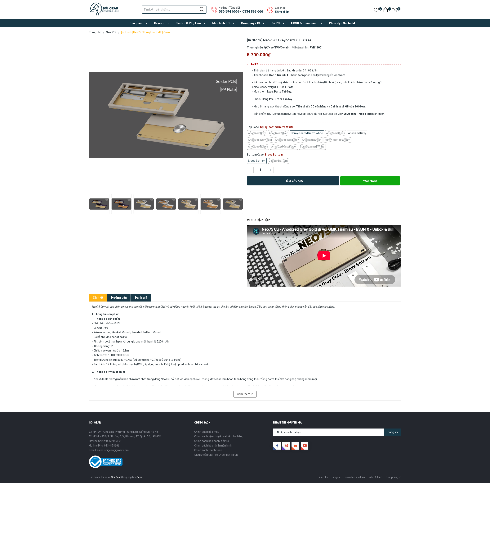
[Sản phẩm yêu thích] (376, 10)
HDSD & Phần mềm (304, 23)
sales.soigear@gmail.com (113, 450)
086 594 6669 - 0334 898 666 (241, 11)
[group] (166, 115)
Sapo (139, 477)
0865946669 (114, 440)
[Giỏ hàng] (385, 10)
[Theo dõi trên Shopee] (295, 446)
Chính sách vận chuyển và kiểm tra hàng (218, 436)
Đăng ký (392, 432)
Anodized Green (311, 139)
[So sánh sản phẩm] (394, 10)
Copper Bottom (278, 160)
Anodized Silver (278, 133)
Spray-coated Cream (337, 139)
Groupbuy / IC (250, 23)
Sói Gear (116, 477)
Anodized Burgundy (287, 139)
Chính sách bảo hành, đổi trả (211, 440)
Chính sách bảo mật (206, 431)
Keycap (159, 23)
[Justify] (202, 9)
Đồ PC (275, 23)
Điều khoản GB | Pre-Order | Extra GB (216, 454)
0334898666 (111, 445)
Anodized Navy (357, 133)
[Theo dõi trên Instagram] (286, 446)
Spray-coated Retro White (307, 133)
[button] (93, 207)
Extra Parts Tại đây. (279, 91)
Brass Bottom (256, 160)
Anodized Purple (258, 146)
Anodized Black (335, 133)
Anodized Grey (257, 133)
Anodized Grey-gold (260, 139)
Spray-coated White (312, 146)
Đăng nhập (282, 11)
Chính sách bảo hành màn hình (213, 445)
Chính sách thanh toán (208, 450)
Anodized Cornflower (284, 146)
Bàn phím (136, 23)
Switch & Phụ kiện (188, 23)
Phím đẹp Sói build (342, 23)
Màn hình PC (220, 23)
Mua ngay (370, 181)
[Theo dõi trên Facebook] (277, 446)
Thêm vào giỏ (293, 181)
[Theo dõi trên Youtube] (304, 446)
